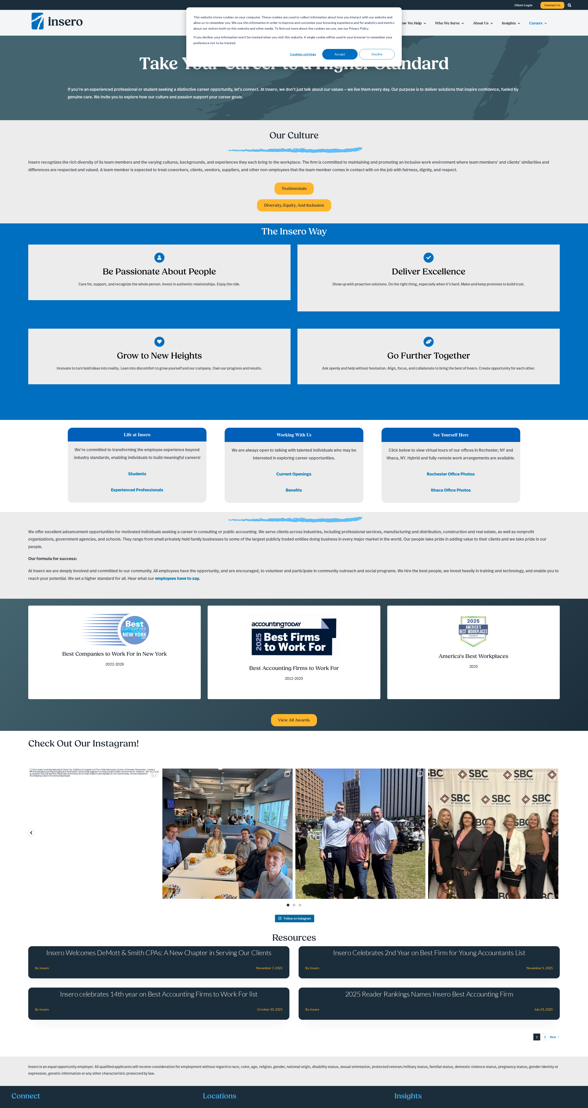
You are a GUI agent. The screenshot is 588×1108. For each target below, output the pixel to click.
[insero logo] (57, 13)
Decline (377, 54)
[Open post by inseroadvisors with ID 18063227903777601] (227, 834)
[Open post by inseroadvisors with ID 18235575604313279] (493, 834)
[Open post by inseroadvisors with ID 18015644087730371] (95, 834)
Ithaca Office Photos (451, 490)
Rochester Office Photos (451, 474)
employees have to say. (177, 578)
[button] (572, 5)
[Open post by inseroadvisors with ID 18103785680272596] (360, 834)
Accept (340, 54)
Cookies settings (303, 54)
